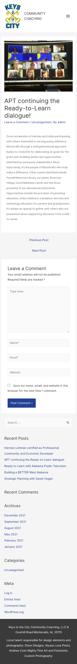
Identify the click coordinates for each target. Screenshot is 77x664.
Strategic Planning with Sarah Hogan (28, 478)
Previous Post (38, 240)
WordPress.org (14, 612)
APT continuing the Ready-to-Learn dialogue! (34, 459)
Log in (8, 593)
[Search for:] (38, 422)
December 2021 (14, 515)
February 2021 (13, 540)
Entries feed (12, 599)
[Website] (39, 373)
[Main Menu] (68, 16)
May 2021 (10, 534)
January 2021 (13, 546)
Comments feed (14, 605)
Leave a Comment (16, 122)
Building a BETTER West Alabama (26, 472)
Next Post (39, 250)
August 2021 (12, 528)
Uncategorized (41, 122)
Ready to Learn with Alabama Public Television (35, 466)
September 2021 (15, 521)
